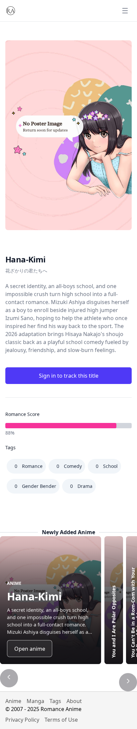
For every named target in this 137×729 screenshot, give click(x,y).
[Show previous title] (9, 678)
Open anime (29, 648)
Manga (35, 701)
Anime (13, 701)
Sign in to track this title (68, 375)
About (74, 701)
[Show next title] (128, 682)
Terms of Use (61, 719)
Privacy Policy (22, 719)
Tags (55, 701)
